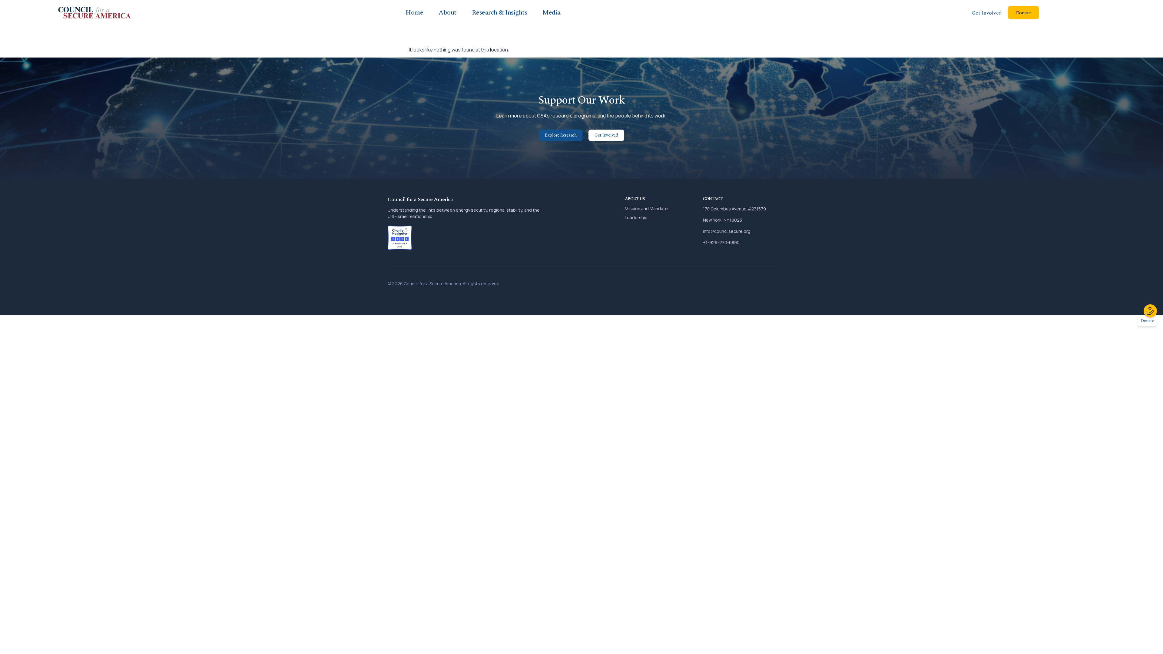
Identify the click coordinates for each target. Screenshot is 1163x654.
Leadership (636, 217)
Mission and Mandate (646, 208)
